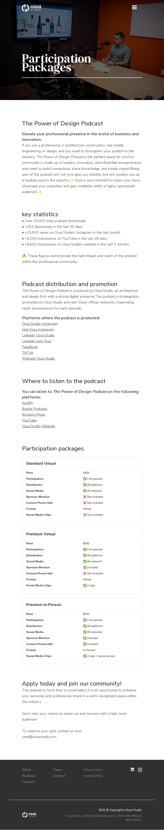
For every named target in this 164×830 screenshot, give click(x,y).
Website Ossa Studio (38, 358)
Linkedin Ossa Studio (38, 335)
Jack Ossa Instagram (38, 329)
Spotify (27, 402)
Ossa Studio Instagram (40, 323)
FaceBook (30, 346)
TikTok (27, 352)
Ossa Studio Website (38, 426)
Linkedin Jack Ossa (36, 341)
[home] (31, 8)
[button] (134, 7)
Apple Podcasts (34, 408)
